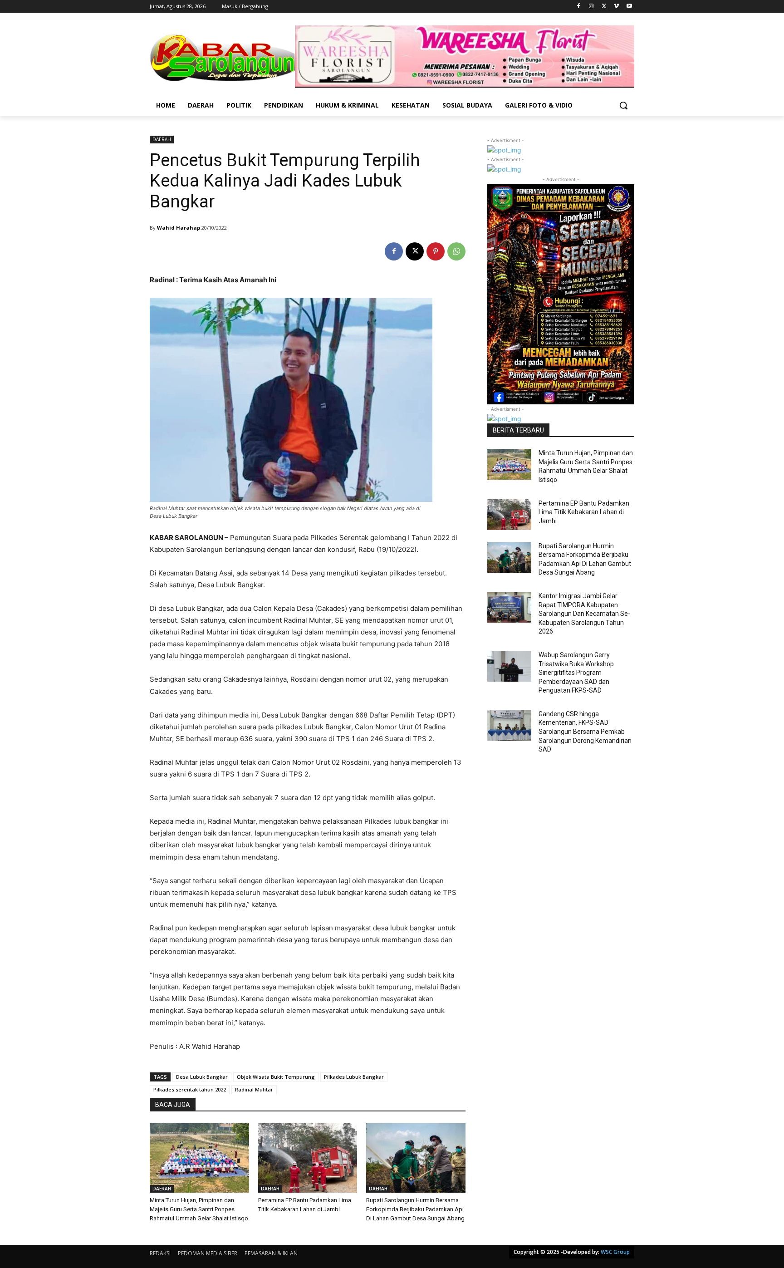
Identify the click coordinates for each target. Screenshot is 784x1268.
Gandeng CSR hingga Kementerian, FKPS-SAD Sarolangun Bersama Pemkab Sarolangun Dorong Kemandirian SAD (585, 731)
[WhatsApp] (456, 251)
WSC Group (615, 1252)
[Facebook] (578, 6)
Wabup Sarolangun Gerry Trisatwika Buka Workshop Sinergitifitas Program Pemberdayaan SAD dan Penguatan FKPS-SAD (576, 672)
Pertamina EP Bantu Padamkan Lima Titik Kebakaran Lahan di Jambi (584, 512)
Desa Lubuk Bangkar (202, 1076)
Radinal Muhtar (254, 1089)
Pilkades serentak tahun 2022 (189, 1089)
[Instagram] (591, 6)
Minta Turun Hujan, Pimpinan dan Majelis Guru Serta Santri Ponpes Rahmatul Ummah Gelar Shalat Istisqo (199, 1209)
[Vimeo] (616, 6)
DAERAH (161, 139)
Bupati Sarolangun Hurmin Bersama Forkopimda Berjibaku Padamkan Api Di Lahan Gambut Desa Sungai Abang (415, 1209)
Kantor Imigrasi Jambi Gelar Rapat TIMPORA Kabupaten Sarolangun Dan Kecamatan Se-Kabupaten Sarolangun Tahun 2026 (584, 613)
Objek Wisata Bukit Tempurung (276, 1076)
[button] (623, 105)
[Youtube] (629, 6)
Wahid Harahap (178, 227)
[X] (604, 6)
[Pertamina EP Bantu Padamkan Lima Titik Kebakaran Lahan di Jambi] (308, 1158)
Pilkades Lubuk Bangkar (354, 1076)
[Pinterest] (435, 251)
